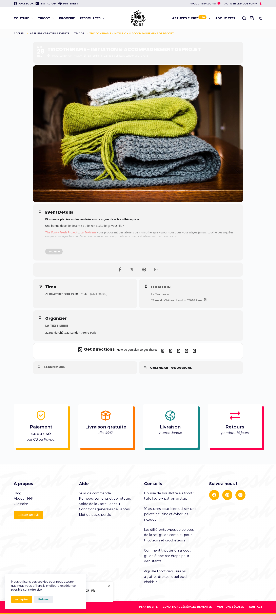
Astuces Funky (188, 18)
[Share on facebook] (120, 270)
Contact (255, 606)
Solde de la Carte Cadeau (99, 504)
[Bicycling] (194, 351)
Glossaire (21, 504)
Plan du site (148, 606)
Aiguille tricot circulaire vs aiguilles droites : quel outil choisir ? (165, 576)
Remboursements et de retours (105, 498)
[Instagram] (240, 495)
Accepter (21, 599)
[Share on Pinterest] (144, 270)
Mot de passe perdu (95, 515)
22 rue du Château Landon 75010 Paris (176, 300)
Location (161, 286)
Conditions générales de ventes (104, 509)
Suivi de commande (95, 493)
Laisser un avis (28, 515)
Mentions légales (230, 606)
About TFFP (225, 18)
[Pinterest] (227, 495)
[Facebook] (214, 495)
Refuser (43, 599)
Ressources (90, 18)
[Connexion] (260, 18)
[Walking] (186, 351)
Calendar (159, 368)
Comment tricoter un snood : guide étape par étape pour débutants (167, 556)
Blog (17, 493)
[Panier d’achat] (252, 18)
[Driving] (170, 351)
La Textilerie (88, 232)
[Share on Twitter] (132, 270)
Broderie (67, 18)
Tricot (44, 18)
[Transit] (178, 351)
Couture (21, 18)
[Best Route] (162, 351)
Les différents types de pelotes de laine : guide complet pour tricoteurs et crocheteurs (169, 535)
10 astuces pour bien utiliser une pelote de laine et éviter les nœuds (170, 514)
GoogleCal (181, 368)
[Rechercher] (244, 18)
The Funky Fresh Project (61, 232)
